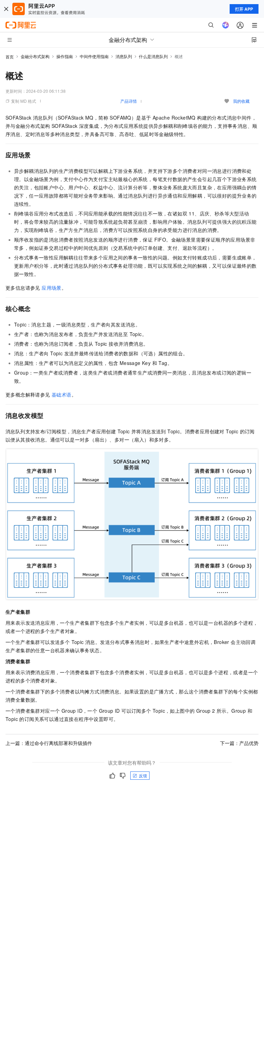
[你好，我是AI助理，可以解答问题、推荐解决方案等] (225, 25)
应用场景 (52, 287)
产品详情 (128, 101)
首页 (10, 56)
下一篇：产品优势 (239, 743)
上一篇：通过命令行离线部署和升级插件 (49, 743)
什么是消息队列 (153, 56)
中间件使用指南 (94, 56)
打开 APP (244, 9)
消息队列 (124, 56)
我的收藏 (241, 101)
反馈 (143, 775)
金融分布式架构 (35, 56)
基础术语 (62, 394)
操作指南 (64, 56)
